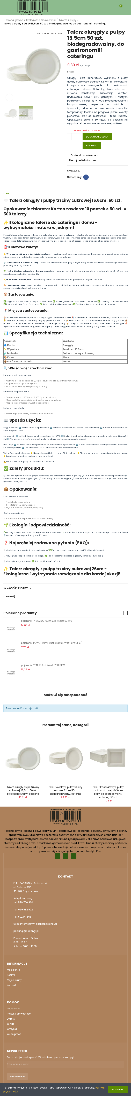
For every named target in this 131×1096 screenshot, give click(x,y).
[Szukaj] (113, 7)
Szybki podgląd (34, 754)
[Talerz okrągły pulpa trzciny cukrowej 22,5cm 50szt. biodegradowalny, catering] (22, 759)
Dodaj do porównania (84, 155)
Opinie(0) (9, 596)
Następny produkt (125, 22)
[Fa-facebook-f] (57, 856)
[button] (6, 66)
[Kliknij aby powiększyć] (9, 97)
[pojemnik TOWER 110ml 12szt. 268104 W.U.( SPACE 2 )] (11, 650)
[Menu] (5, 7)
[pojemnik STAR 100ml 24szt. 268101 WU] (11, 672)
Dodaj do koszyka (97, 136)
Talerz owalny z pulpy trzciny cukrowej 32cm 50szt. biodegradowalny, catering (65, 790)
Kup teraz (92, 145)
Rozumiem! (118, 1089)
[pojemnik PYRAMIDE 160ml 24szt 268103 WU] (11, 628)
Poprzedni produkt (116, 22)
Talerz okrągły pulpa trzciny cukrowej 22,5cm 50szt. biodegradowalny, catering (23, 790)
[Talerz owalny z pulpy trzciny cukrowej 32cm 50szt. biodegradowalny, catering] (65, 759)
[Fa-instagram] (73, 856)
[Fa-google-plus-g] (65, 856)
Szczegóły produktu (17, 587)
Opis (6, 193)
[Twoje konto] (126, 7)
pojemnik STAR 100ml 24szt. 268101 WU (43, 665)
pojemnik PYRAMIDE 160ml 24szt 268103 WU (46, 621)
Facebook (86, 177)
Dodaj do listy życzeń (82, 160)
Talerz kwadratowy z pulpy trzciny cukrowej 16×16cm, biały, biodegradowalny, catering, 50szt (108, 792)
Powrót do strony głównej (120, 22)
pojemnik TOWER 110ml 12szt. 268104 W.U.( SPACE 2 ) (51, 643)
